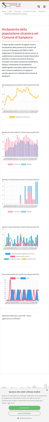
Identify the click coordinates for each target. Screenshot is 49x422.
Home (4, 11)
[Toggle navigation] (39, 6)
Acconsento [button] (24, 408)
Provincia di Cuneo (30, 11)
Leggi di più (11, 403)
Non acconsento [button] (24, 413)
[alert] (24, 405)
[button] (24, 418)
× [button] (47, 390)
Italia (10, 11)
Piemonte (18, 11)
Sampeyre (42, 11)
